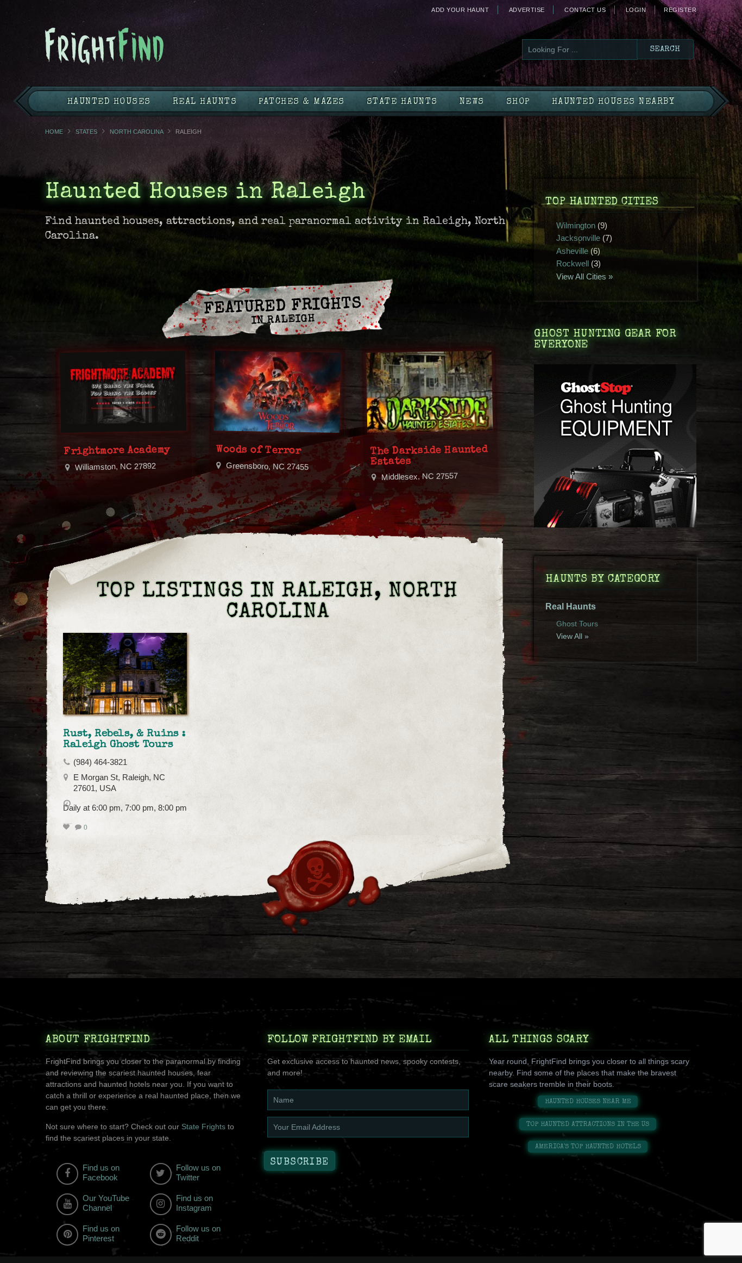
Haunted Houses (109, 102)
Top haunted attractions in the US (587, 1124)
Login (636, 10)
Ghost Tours (577, 623)
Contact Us (585, 10)
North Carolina (136, 131)
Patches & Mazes (302, 102)
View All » (572, 636)
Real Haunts (205, 102)
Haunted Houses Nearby (613, 102)
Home (54, 131)
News (472, 102)
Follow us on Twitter (198, 1172)
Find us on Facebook (101, 1172)
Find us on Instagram (194, 1202)
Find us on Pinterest (101, 1233)
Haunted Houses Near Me (588, 1101)
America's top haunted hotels (588, 1146)
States (86, 131)
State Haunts (402, 102)
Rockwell (572, 263)
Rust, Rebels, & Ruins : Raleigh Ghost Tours (124, 739)
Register (680, 10)
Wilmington (575, 225)
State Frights (203, 1126)
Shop (518, 102)
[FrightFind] (148, 47)
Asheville (572, 251)
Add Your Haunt (460, 10)
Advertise (527, 10)
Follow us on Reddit (198, 1233)
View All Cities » (584, 276)
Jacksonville (578, 237)
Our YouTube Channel (106, 1202)
